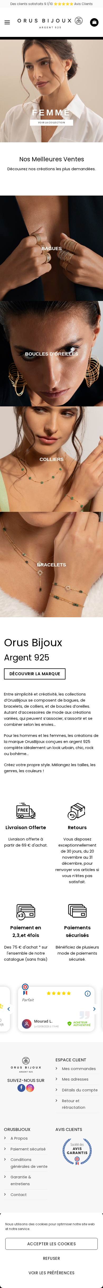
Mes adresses (75, 1079)
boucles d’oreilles (51, 354)
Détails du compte (80, 1090)
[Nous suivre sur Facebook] (21, 1088)
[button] (7, 22)
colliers (52, 459)
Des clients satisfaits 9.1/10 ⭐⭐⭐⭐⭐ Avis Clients (51, 4)
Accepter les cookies (51, 1244)
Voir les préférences (52, 1273)
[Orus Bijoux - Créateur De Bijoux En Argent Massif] (50, 22)
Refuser (51, 1258)
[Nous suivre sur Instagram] (30, 1088)
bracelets (51, 564)
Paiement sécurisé (28, 1149)
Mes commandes (79, 1068)
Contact (19, 1194)
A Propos (19, 1138)
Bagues (51, 248)
